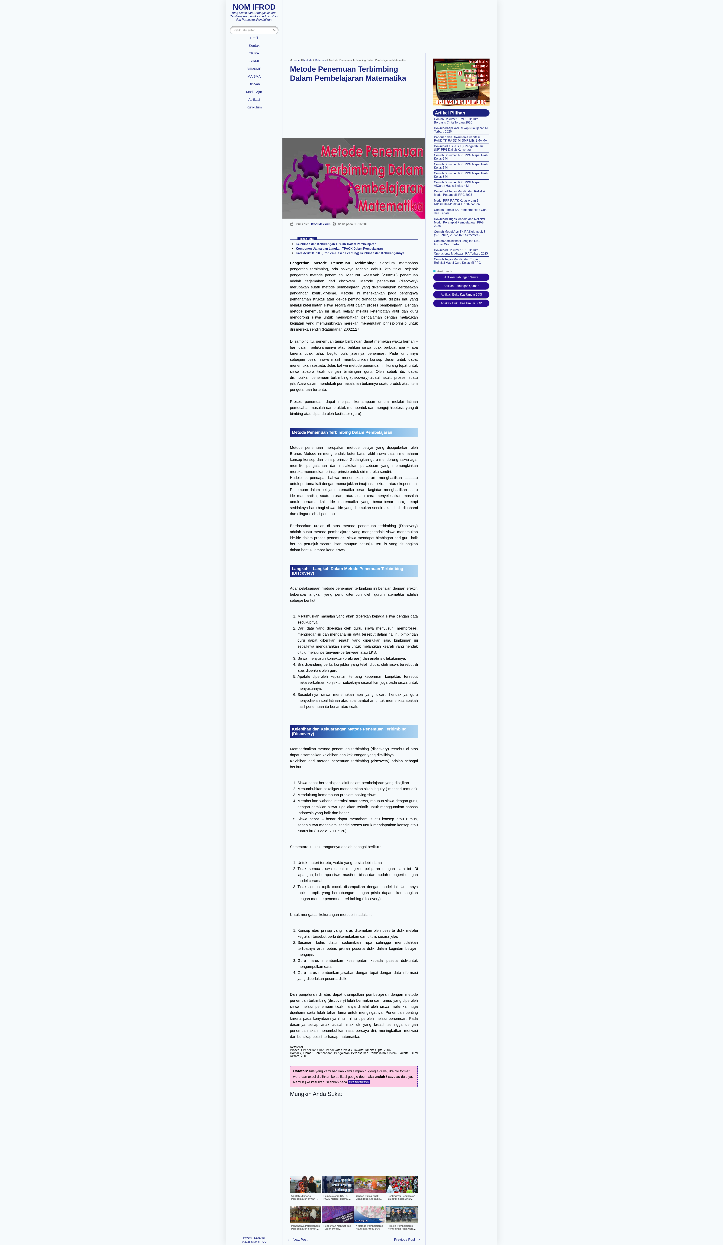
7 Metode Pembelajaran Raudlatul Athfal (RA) (369, 1227)
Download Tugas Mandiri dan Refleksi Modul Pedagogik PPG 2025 (459, 193)
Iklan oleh (445, 271)
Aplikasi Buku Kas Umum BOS (461, 294)
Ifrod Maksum (320, 224)
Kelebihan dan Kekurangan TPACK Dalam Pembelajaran (336, 244)
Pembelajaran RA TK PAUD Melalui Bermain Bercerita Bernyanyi (336, 1199)
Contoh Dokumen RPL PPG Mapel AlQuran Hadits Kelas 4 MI (457, 184)
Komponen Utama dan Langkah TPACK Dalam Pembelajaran (339, 248)
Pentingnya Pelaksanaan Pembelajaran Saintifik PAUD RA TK (305, 1228)
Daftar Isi (259, 1237)
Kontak (254, 45)
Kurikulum (254, 107)
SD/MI (254, 61)
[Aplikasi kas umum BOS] (461, 82)
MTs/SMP (254, 69)
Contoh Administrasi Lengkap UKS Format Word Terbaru (457, 242)
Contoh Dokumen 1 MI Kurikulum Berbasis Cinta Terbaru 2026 (456, 120)
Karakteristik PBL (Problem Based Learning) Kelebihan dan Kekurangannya (350, 253)
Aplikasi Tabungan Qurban (461, 285)
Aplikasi (254, 99)
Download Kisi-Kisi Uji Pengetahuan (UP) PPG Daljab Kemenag (458, 148)
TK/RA (254, 53)
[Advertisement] (389, 26)
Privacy (247, 1237)
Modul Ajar (254, 92)
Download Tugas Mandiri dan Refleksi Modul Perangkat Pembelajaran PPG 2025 (459, 222)
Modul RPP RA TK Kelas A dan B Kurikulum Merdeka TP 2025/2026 (457, 202)
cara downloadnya (359, 1081)
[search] (274, 30)
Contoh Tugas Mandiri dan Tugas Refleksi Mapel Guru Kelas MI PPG (457, 261)
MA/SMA (254, 76)
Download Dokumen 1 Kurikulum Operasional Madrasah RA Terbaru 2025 (461, 252)
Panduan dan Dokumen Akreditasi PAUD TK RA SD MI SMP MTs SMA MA (460, 139)
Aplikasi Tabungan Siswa (461, 277)
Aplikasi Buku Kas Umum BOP (461, 303)
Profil (254, 38)
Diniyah (254, 84)
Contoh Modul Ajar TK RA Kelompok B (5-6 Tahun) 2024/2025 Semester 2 (460, 233)
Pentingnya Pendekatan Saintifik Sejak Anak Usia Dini (401, 1199)
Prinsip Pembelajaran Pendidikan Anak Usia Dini (400, 1228)
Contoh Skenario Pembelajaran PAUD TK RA (305, 1199)
